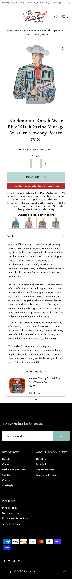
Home (9, 30)
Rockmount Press (45, 469)
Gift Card (7, 475)
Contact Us (7, 464)
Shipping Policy (10, 513)
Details (10, 236)
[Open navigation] (10, 16)
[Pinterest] (19, 561)
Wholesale (7, 485)
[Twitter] (14, 561)
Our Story (41, 459)
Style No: (24, 149)
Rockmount (29, 571)
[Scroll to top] (64, 571)
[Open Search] (56, 16)
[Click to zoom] (63, 49)
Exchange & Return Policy (16, 518)
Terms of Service (11, 524)
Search (6, 459)
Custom (6, 480)
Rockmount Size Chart (13, 469)
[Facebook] (4, 561)
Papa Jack (41, 464)
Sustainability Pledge (47, 475)
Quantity (36, 156)
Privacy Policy (9, 507)
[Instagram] (9, 561)
